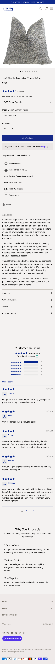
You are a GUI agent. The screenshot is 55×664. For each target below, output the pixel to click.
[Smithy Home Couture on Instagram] (7, 633)
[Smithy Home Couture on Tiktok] (20, 633)
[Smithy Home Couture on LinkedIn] (12, 633)
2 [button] (26, 511)
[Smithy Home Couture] (8, 8)
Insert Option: (15, 110)
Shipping (6, 155)
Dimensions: (17, 96)
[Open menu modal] (51, 8)
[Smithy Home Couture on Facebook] (3, 633)
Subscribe (48, 624)
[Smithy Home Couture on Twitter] (24, 633)
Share (8, 204)
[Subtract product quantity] (4, 128)
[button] (8, 91)
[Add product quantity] (12, 128)
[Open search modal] (40, 8)
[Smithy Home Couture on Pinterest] (16, 633)
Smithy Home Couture (23, 649)
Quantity (6, 123)
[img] (8, 389)
